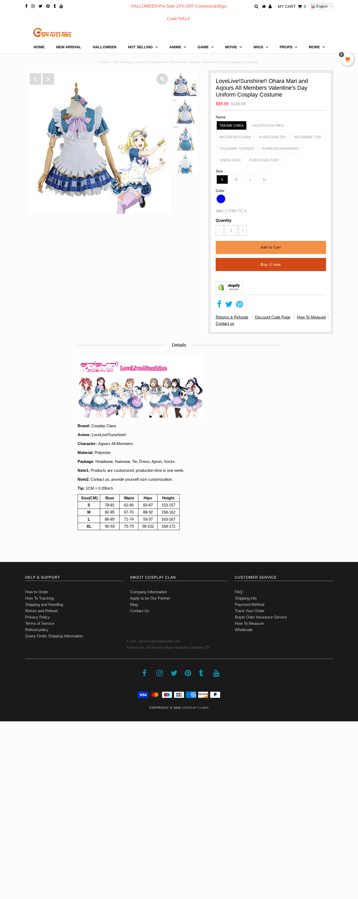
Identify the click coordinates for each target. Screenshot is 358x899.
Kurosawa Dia (272, 137)
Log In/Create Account (27, 861)
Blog (134, 604)
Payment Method (249, 604)
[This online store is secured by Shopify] (229, 291)
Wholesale (244, 629)
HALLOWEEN (104, 47)
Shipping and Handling (44, 604)
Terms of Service (39, 623)
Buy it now (271, 264)
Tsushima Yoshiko (236, 149)
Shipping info (246, 598)
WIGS (258, 47)
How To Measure (311, 317)
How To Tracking (39, 598)
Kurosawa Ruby (264, 160)
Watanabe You (307, 137)
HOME (39, 47)
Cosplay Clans (195, 707)
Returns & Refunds (232, 317)
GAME (203, 47)
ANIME (175, 47)
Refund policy (36, 629)
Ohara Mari (230, 160)
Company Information (148, 592)
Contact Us (139, 611)
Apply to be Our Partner (150, 598)
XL (265, 180)
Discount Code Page (272, 317)
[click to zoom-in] (162, 79)
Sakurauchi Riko (268, 126)
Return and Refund (41, 611)
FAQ (239, 592)
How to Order (36, 592)
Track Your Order (249, 611)
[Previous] (35, 79)
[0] (347, 60)
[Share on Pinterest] (239, 305)
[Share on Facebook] (219, 305)
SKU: (220, 211)
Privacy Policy (37, 617)
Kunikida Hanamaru (280, 149)
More (314, 47)
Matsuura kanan (235, 137)
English (321, 6)
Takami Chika (231, 126)
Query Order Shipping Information (54, 636)
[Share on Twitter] (228, 305)
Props (286, 47)
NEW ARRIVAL (68, 47)
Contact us (225, 323)
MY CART (292, 6)
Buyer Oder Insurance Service (261, 617)
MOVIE (231, 47)
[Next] (48, 79)
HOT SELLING (140, 47)
